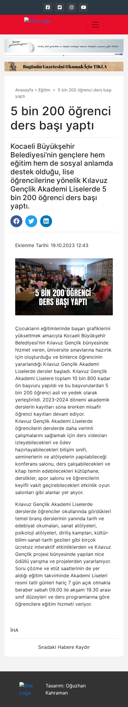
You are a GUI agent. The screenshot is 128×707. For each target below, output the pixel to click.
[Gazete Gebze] (37, 24)
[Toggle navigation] (95, 25)
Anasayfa (24, 89)
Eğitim (44, 89)
